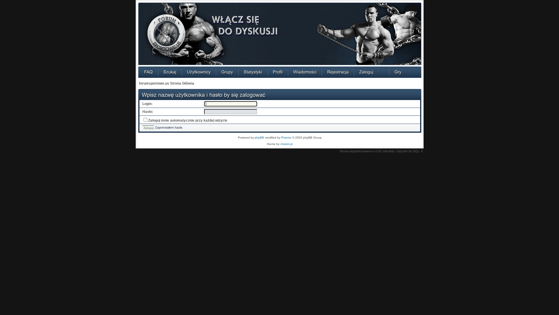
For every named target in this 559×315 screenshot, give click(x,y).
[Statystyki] (253, 71)
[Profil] (278, 71)
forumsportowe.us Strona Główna (166, 83)
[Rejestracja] (338, 71)
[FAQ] (148, 71)
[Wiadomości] (305, 71)
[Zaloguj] (366, 71)
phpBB (259, 137)
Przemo (286, 137)
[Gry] (398, 71)
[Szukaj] (169, 71)
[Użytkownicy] (199, 71)
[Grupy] (227, 71)
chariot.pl (286, 144)
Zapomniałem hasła (168, 127)
